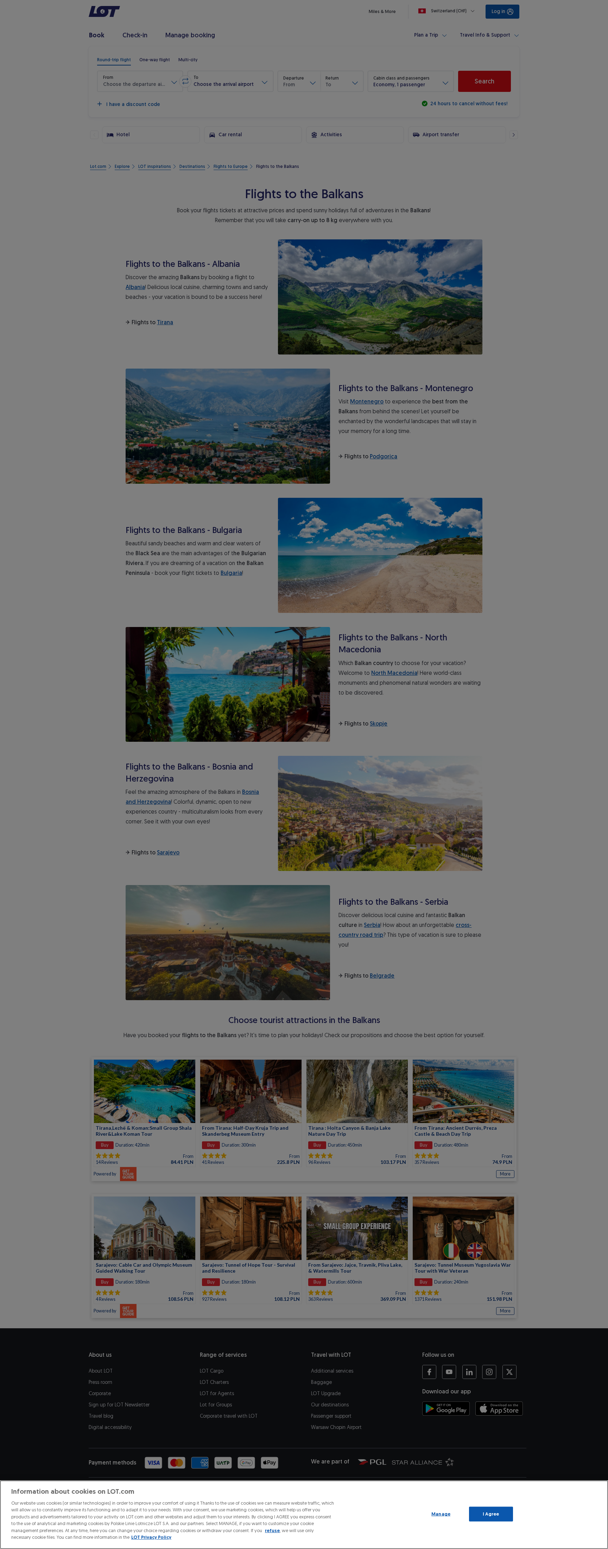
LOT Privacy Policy (151, 1537)
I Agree (491, 1514)
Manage (440, 1514)
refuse (272, 1530)
